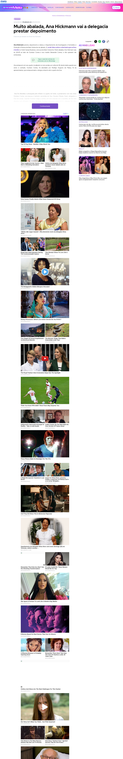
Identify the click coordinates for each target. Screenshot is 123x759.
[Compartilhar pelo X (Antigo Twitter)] (95, 41)
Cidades (80, 1)
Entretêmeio (70, 1)
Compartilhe (89, 41)
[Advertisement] (45, 82)
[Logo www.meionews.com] (4, 1)
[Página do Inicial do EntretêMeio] (12, 7)
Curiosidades (94, 1)
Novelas (50, 7)
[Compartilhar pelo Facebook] (103, 41)
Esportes (108, 1)
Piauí (104, 1)
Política (75, 1)
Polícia (83, 1)
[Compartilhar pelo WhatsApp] (99, 41)
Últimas (88, 7)
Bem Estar (88, 1)
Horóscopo (70, 7)
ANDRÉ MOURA (80, 7)
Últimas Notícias (118, 1)
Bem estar (42, 7)
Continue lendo (45, 106)
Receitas (100, 1)
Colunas (112, 1)
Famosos (35, 7)
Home (54, 15)
